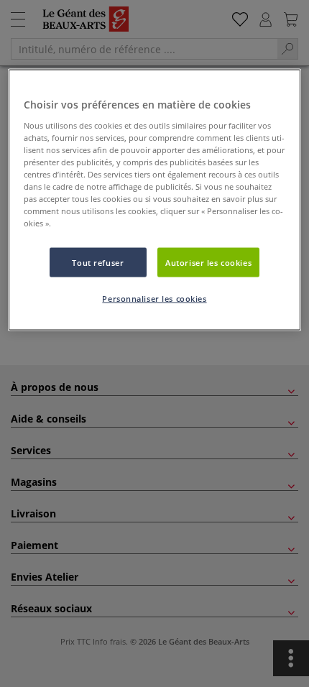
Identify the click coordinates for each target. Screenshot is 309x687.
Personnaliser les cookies (154, 298)
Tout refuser (98, 262)
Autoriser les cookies (208, 262)
